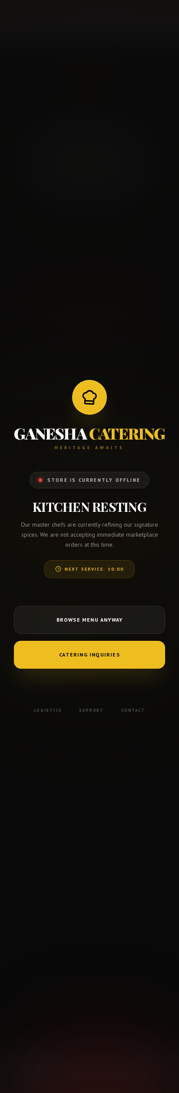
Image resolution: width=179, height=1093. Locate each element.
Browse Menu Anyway (89, 619)
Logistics (48, 710)
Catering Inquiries (89, 654)
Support (91, 710)
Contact (133, 710)
